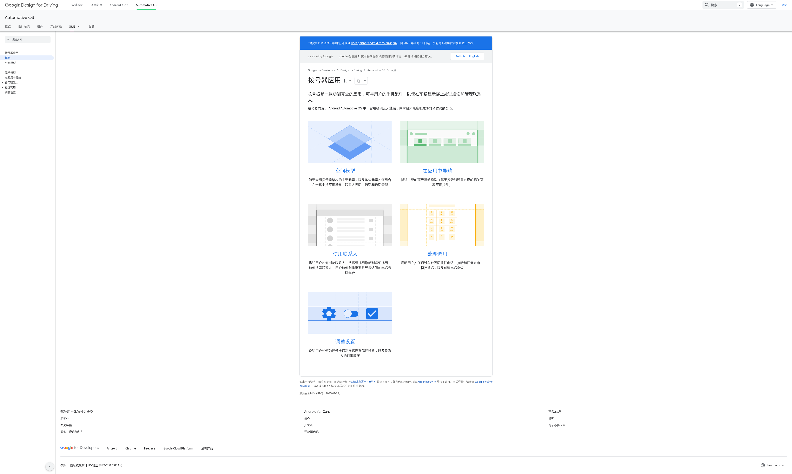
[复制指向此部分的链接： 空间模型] (360, 171)
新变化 (64, 418)
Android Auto (119, 5)
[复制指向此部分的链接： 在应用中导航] (458, 171)
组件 (40, 26)
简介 (307, 418)
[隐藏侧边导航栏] (50, 466)
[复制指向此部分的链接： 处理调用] (453, 254)
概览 (8, 26)
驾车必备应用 (557, 425)
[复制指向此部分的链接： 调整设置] (360, 342)
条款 (63, 465)
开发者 (308, 425)
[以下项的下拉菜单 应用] (80, 26)
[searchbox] (28, 39)
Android (112, 448)
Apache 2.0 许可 (427, 381)
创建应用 (96, 5)
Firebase (149, 448)
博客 (551, 418)
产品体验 (56, 26)
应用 (72, 26)
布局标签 (66, 425)
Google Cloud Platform (178, 448)
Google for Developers (321, 70)
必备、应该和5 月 (71, 431)
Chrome (130, 448)
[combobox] (723, 5)
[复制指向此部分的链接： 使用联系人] (363, 254)
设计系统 (24, 26)
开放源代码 (311, 431)
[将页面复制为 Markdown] (358, 80)
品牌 (91, 26)
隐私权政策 (77, 465)
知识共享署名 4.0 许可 (363, 381)
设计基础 (77, 5)
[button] (27, 82)
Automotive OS (146, 5)
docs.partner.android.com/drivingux (374, 43)
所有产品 (207, 448)
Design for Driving (39, 5)
